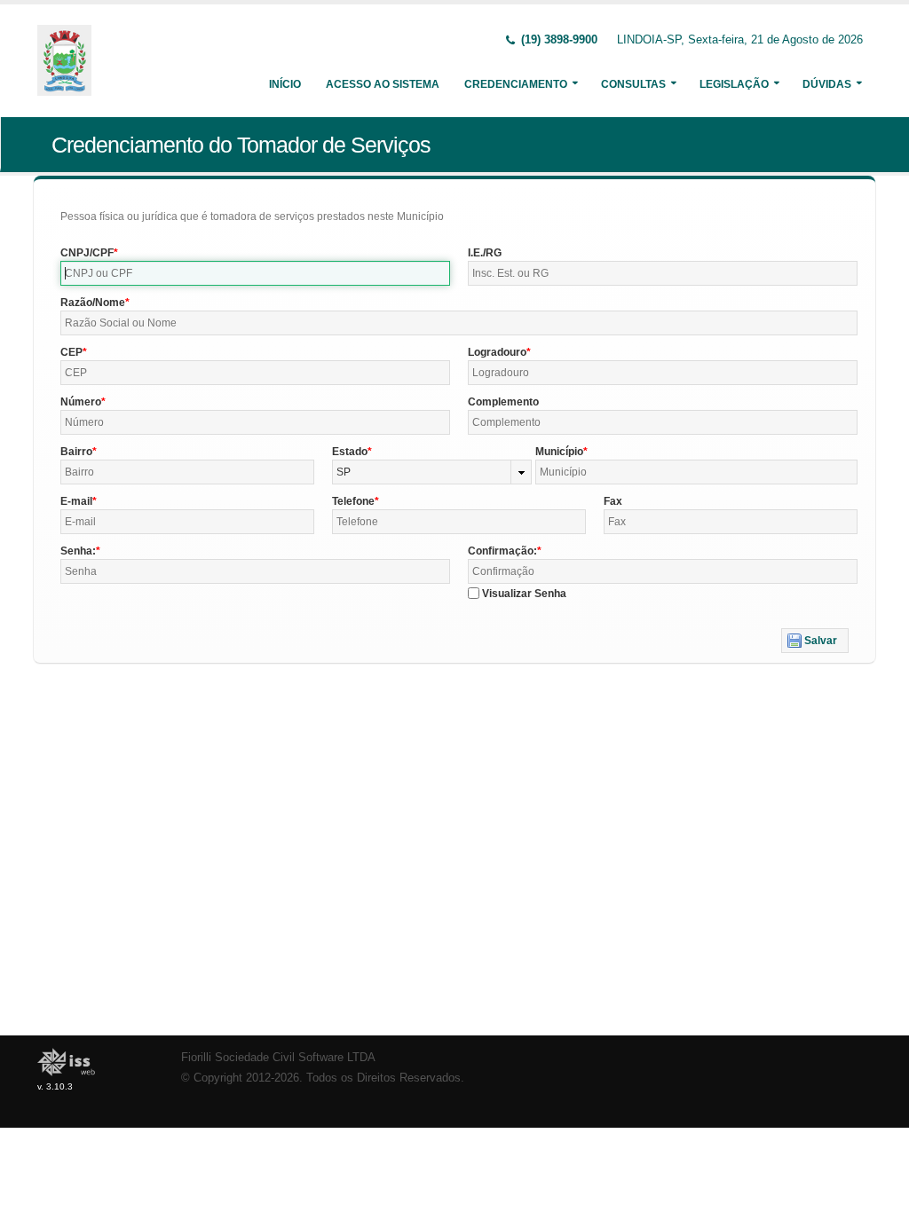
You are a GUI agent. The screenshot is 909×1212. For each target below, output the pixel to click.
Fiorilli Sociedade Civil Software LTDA (278, 1057)
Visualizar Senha (524, 593)
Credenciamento (515, 84)
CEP (71, 352)
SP (343, 472)
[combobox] (432, 472)
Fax (613, 501)
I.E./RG (485, 253)
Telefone (353, 501)
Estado (350, 451)
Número (80, 402)
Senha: (78, 551)
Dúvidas (826, 84)
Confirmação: (502, 551)
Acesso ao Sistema (382, 84)
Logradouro (497, 352)
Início (285, 84)
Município (559, 451)
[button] (815, 640)
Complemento (503, 402)
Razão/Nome (92, 302)
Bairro (76, 451)
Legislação (734, 84)
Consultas (633, 84)
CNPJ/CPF (87, 253)
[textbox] (255, 273)
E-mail (76, 501)
